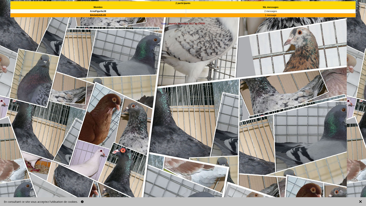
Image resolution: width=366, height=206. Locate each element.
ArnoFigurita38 (98, 11)
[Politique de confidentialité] (82, 201)
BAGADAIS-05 (98, 15)
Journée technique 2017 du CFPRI (186, 23)
